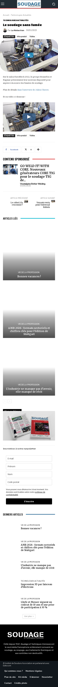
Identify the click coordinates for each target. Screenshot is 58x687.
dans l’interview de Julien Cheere (33, 90)
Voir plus (28, 616)
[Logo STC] (29, 634)
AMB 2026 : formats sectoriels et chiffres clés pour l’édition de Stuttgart (29, 331)
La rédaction (17, 30)
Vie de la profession (28, 272)
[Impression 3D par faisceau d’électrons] (11, 584)
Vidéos (32, 36)
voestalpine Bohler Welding (32, 184)
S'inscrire (29, 501)
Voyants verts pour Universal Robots (42, 204)
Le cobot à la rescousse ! (17, 203)
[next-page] (9, 401)
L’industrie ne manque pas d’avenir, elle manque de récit (29, 390)
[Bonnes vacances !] (29, 251)
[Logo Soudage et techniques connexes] (29, 4)
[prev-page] (5, 401)
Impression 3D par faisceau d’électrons (36, 585)
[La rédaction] (5, 30)
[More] (38, 150)
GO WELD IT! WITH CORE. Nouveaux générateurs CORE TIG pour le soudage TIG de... (37, 173)
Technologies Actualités (21, 15)
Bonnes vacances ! (29, 276)
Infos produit (22, 36)
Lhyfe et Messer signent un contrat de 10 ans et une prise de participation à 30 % (37, 605)
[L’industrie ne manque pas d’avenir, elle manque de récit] (29, 367)
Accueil (6, 15)
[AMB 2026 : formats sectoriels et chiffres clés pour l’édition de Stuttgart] (29, 309)
